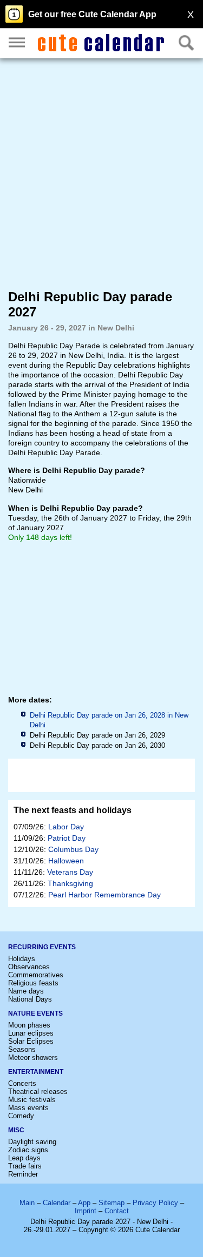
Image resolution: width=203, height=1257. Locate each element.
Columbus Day (73, 849)
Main (27, 1203)
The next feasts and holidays (73, 810)
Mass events (28, 1108)
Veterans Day (70, 872)
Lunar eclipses (31, 1033)
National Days (30, 999)
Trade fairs (25, 1166)
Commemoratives (35, 975)
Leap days (24, 1158)
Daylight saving (32, 1142)
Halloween (66, 860)
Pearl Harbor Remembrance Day (104, 894)
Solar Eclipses (31, 1041)
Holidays (21, 959)
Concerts (22, 1083)
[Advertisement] (101, 173)
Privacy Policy (155, 1203)
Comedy (21, 1116)
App (84, 1203)
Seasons (22, 1049)
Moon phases (29, 1025)
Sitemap (112, 1203)
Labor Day (66, 826)
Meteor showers (33, 1057)
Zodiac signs (28, 1150)
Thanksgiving (70, 883)
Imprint (85, 1211)
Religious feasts (33, 983)
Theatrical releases (38, 1091)
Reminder (23, 1174)
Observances (29, 967)
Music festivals (32, 1100)
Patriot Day (67, 838)
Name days (26, 991)
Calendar (56, 1203)
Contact (116, 1211)
